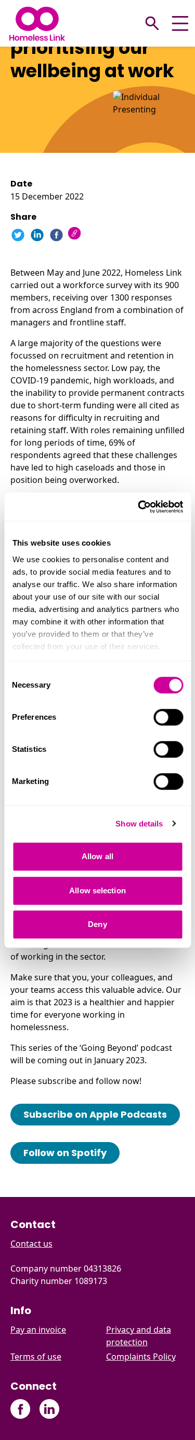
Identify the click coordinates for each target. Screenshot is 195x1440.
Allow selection (97, 890)
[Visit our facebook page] (20, 1409)
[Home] (37, 23)
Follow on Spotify (65, 1152)
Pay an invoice (38, 1329)
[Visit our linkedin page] (49, 1409)
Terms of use (35, 1356)
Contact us (31, 1243)
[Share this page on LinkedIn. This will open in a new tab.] (37, 235)
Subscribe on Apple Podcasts (95, 1114)
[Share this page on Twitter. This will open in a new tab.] (17, 235)
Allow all (97, 856)
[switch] (168, 717)
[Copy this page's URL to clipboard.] (75, 234)
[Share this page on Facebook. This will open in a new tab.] (56, 235)
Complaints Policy (141, 1356)
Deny (97, 924)
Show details (139, 823)
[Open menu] (180, 23)
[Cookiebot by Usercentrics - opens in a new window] (139, 507)
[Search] (152, 23)
